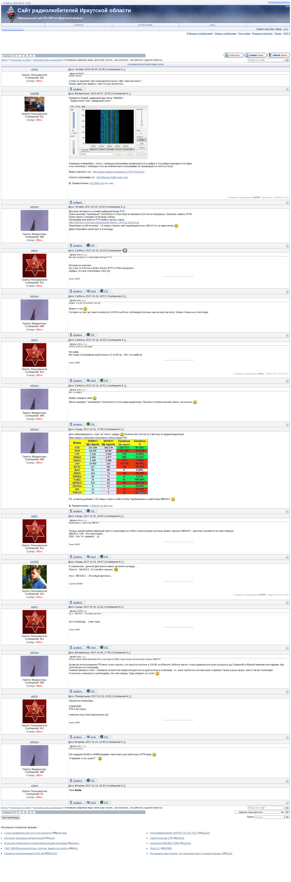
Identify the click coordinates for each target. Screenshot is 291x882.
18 (124, 206)
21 (125, 340)
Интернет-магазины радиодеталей (24, 838)
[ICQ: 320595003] (105, 802)
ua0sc (34, 250)
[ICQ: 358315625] (91, 245)
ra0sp (34, 69)
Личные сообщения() (200, 33)
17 (129, 93)
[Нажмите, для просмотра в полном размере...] (108, 158)
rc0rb (229, 853)
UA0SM (34, 93)
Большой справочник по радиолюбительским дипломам (35, 843)
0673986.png (97, 183)
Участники (244, 33)
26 (122, 607)
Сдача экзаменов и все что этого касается (28, 833)
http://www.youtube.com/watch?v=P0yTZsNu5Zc (119, 171)
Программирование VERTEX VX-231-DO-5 (174, 833)
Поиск (278, 33)
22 (125, 385)
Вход (212, 25)
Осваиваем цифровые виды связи (82, 60)
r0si (76, 848)
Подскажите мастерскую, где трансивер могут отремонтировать (186, 853)
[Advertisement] (73, 44)
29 (124, 742)
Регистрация (145, 25)
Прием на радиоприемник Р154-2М (24, 853)
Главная (78, 25)
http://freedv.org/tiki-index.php (112, 177)
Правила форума (262, 33)
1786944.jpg (96, 505)
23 (122, 429)
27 (129, 652)
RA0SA (180, 838)
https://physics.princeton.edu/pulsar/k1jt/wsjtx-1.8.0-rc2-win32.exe (104, 222)
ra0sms (34, 206)
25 (122, 561)
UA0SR (34, 561)
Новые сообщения (225, 33)
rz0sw (34, 785)
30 (124, 785)
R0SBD (168, 848)
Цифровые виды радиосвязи (47, 60)
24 (122, 516)
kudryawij (62, 833)
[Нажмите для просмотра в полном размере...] (108, 493)
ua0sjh (206, 833)
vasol (52, 838)
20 (125, 296)
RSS (285, 29)
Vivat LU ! (155, 848)
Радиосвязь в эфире (20, 60)
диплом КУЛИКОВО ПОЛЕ (164, 843)
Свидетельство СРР (161, 838)
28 (130, 696)
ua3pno (75, 843)
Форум (4, 60)
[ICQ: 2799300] (105, 291)
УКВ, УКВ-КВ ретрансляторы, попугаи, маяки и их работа (36, 848)
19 (125, 250)
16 (124, 69)
